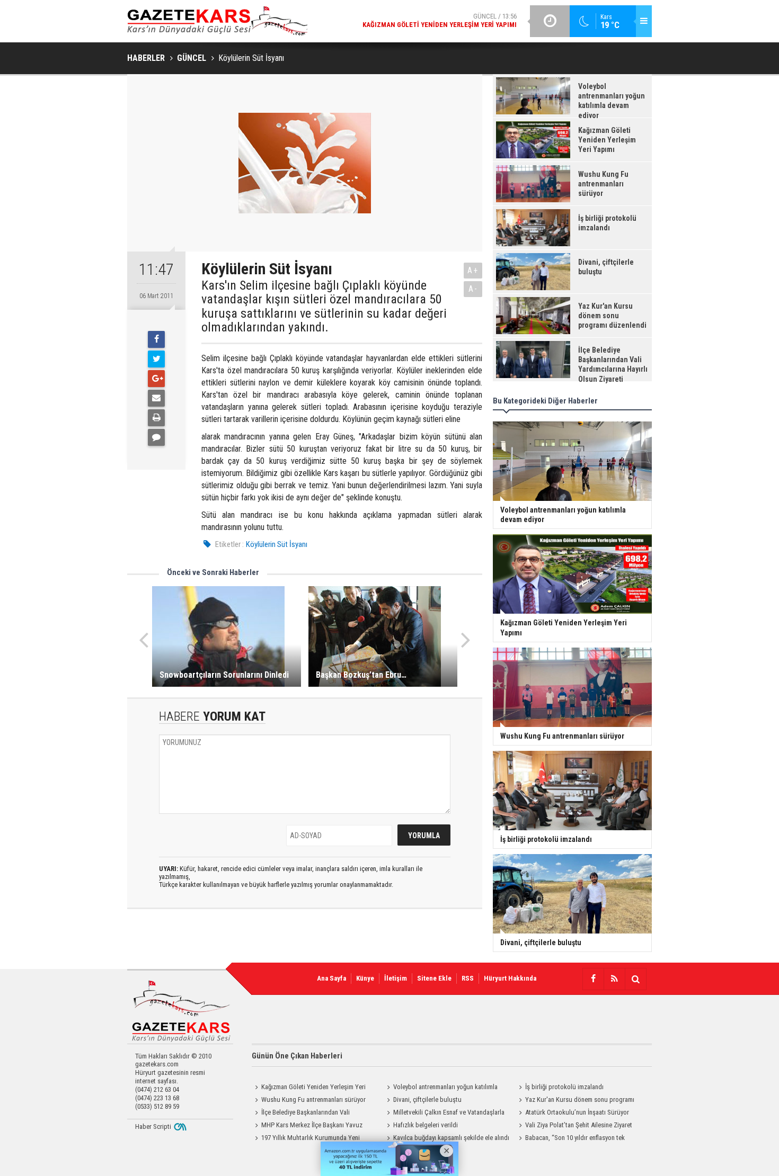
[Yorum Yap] (156, 437)
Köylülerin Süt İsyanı (276, 544)
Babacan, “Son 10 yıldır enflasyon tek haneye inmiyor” (570, 1139)
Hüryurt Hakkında (510, 978)
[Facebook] (156, 339)
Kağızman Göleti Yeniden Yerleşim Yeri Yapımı (309, 1088)
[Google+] (156, 378)
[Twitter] (156, 359)
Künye (365, 978)
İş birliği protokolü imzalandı (564, 1087)
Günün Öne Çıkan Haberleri (297, 1056)
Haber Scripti (153, 1126)
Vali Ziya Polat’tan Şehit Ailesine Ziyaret (578, 1125)
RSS (468, 978)
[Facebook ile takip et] (593, 979)
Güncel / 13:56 (439, 20)
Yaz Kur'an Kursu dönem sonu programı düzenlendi (575, 1101)
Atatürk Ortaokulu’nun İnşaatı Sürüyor (577, 1112)
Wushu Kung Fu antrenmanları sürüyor (313, 1099)
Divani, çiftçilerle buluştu (427, 1099)
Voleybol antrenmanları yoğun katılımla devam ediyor (441, 1088)
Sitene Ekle (434, 978)
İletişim (395, 978)
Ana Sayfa (331, 978)
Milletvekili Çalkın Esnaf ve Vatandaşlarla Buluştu (444, 1113)
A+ (473, 270)
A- (473, 289)
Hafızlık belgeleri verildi (425, 1125)
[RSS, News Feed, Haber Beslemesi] (614, 979)
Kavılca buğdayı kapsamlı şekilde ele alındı (451, 1138)
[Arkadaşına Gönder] (156, 398)
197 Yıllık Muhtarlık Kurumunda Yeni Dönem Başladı (306, 1139)
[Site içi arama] (635, 979)
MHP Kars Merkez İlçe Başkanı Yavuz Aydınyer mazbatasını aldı (307, 1126)
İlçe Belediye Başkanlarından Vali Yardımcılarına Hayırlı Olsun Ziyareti (301, 1113)
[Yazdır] (156, 417)
